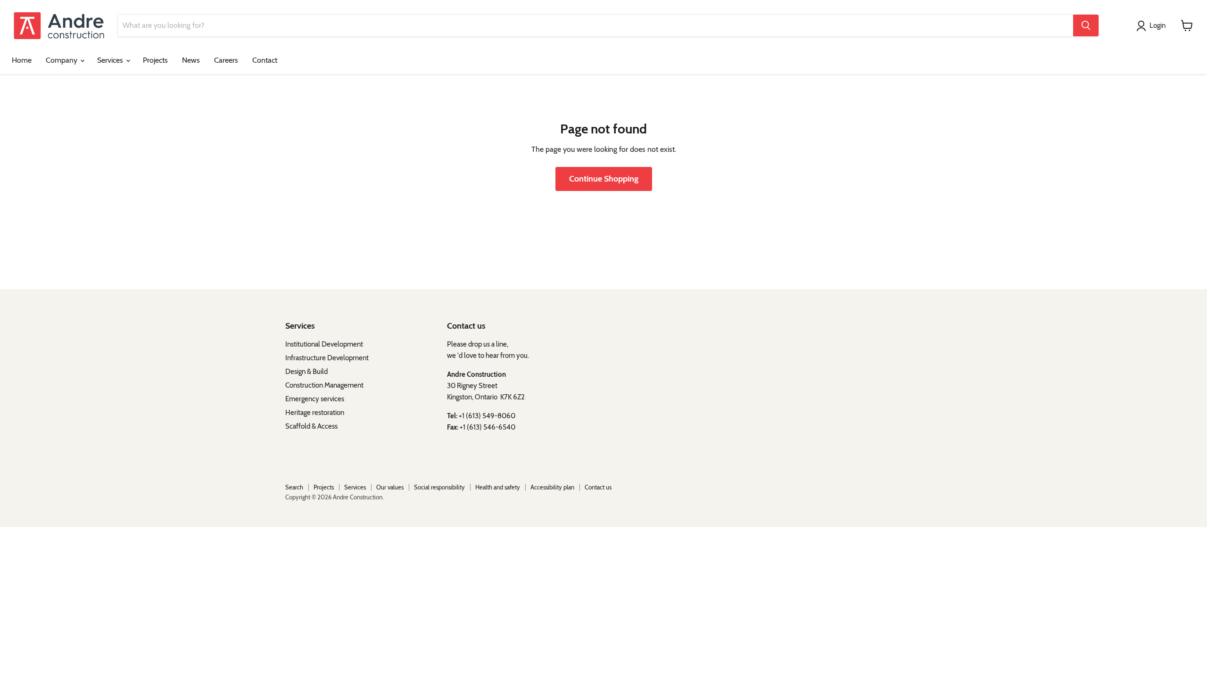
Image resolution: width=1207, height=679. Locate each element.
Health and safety (497, 487)
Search (294, 487)
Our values (390, 487)
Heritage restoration (314, 412)
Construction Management (324, 385)
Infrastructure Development (327, 358)
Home (22, 60)
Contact (264, 60)
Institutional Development (325, 344)
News (191, 60)
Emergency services (314, 399)
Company (62, 60)
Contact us (598, 487)
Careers (226, 60)
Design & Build (306, 371)
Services (111, 60)
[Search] (1086, 25)
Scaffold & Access (311, 426)
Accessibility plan (552, 487)
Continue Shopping (603, 179)
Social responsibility (439, 487)
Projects (155, 60)
